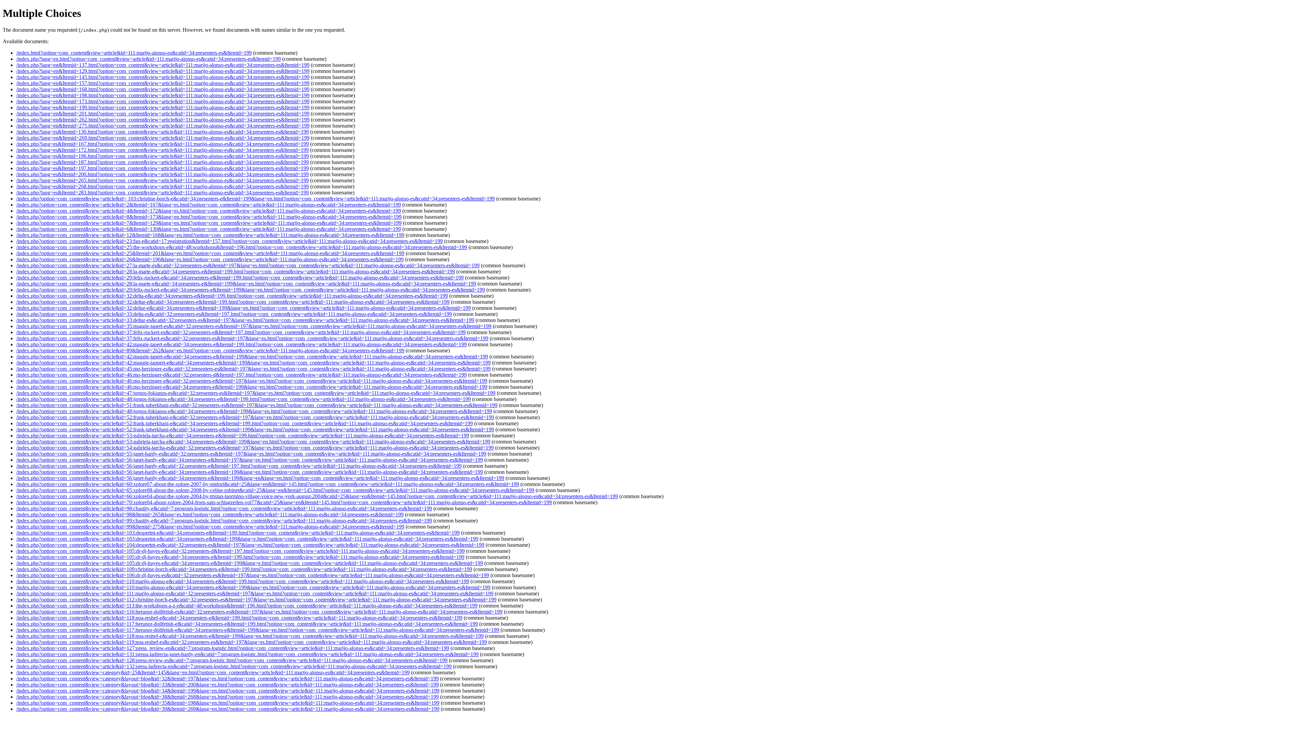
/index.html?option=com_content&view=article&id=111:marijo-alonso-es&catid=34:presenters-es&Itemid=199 (134, 53)
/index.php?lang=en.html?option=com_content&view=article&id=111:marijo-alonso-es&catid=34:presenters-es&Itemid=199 (148, 59)
